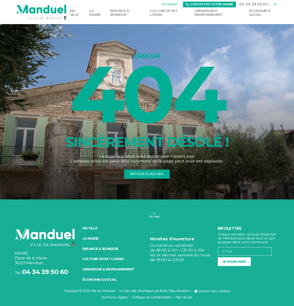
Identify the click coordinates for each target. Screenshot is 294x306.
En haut (154, 216)
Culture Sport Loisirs (164, 13)
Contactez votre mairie (211, 4)
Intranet (170, 4)
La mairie (94, 13)
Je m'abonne (234, 262)
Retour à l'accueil (147, 174)
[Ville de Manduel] (41, 12)
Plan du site (184, 297)
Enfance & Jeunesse (119, 13)
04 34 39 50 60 (253, 4)
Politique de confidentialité (151, 297)
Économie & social (259, 13)
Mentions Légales (114, 297)
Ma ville (74, 13)
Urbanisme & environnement (209, 13)
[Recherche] (275, 4)
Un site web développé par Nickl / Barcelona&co (154, 291)
